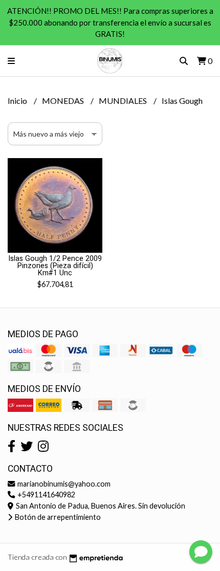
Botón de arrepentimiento (57, 517)
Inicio (18, 100)
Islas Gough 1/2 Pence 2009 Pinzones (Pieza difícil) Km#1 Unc (55, 266)
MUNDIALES (123, 100)
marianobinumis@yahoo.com (63, 483)
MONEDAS (63, 100)
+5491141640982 (45, 494)
